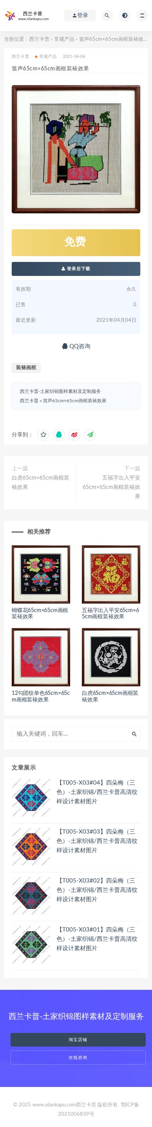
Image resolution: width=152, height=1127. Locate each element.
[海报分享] (90, 435)
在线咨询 (78, 1057)
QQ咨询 (79, 346)
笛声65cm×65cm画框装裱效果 (74, 400)
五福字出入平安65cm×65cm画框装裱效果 (111, 487)
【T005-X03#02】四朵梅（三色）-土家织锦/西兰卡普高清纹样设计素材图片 (97, 890)
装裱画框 (26, 367)
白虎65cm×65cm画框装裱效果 (40, 482)
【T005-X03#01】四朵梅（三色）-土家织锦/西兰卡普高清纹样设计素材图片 (97, 939)
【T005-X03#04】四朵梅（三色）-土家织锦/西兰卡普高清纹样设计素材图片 (97, 792)
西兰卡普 (39, 39)
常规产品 (64, 39)
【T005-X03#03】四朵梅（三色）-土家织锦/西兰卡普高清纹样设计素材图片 (97, 841)
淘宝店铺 (78, 1040)
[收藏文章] (43, 435)
